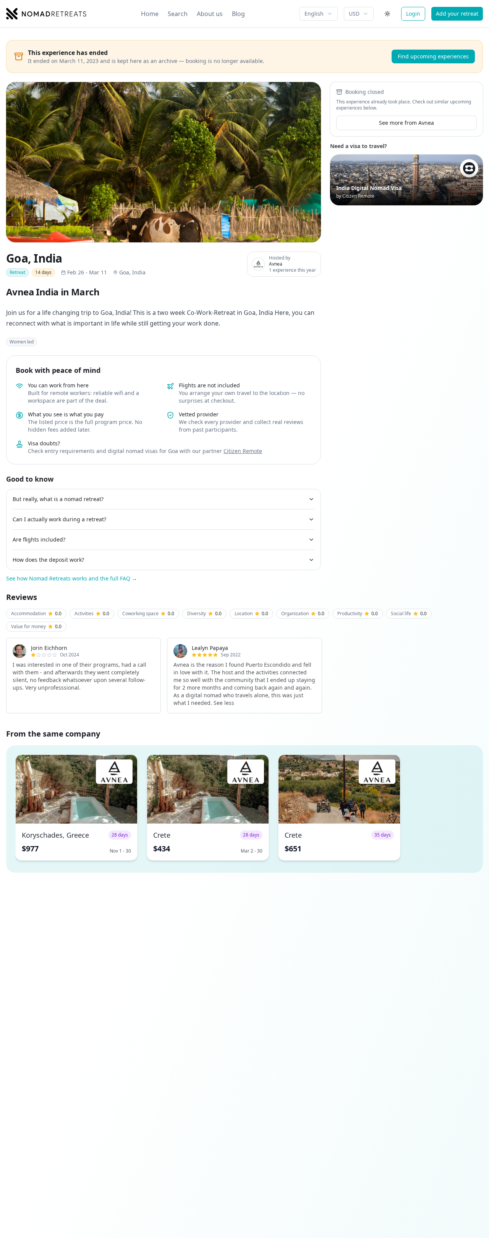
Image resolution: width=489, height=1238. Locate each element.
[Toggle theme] (387, 13)
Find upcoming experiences (433, 56)
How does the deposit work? (48, 559)
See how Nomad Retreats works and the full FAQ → (71, 578)
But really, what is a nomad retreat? (58, 499)
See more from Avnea (406, 122)
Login (413, 13)
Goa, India (132, 272)
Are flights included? (39, 539)
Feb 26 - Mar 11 (87, 272)
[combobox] (319, 14)
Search (178, 14)
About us (210, 14)
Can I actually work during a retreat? (59, 519)
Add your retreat (457, 13)
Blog (238, 14)
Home (150, 14)
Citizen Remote (242, 451)
